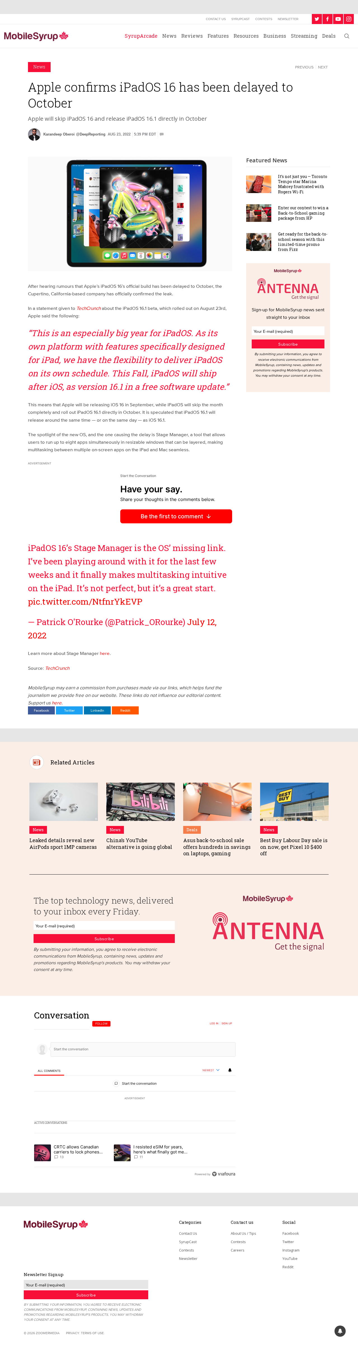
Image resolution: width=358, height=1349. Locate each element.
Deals (329, 35)
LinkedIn (97, 710)
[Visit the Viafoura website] (223, 1174)
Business (274, 35)
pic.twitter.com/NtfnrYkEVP (85, 601)
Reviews (192, 35)
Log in (214, 1023)
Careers (237, 1250)
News (169, 35)
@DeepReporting (90, 134)
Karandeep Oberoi (59, 134)
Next (323, 67)
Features (218, 35)
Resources (246, 35)
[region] (134, 1094)
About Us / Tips (243, 1233)
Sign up (227, 1023)
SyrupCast (240, 19)
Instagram (291, 1250)
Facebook (41, 710)
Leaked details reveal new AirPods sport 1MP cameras (63, 843)
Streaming (304, 35)
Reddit (125, 710)
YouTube (290, 1258)
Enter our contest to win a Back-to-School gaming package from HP (303, 212)
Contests (263, 19)
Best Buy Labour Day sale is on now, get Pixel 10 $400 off (294, 847)
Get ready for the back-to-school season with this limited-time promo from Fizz (303, 241)
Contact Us (216, 19)
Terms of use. (93, 1333)
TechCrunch (57, 668)
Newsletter (288, 19)
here (105, 653)
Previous (304, 67)
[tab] (49, 1070)
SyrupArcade (141, 35)
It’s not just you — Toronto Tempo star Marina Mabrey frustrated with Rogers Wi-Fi (302, 184)
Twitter (69, 710)
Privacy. (73, 1333)
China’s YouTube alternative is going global (139, 843)
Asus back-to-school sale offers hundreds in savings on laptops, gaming (217, 847)
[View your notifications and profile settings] (229, 1070)
